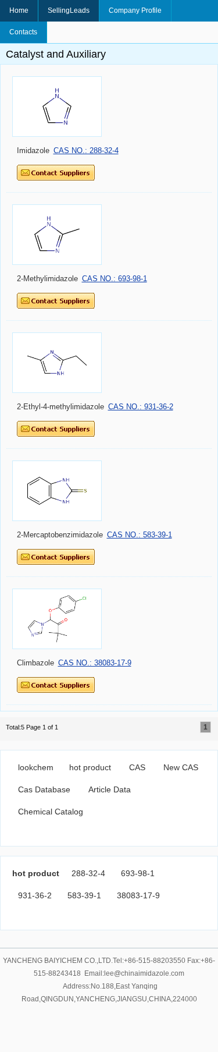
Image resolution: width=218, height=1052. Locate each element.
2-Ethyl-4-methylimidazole (60, 406)
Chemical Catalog (50, 811)
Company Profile (135, 10)
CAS (137, 767)
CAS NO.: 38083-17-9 (94, 662)
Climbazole (35, 662)
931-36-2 (35, 895)
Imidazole (33, 150)
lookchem (35, 767)
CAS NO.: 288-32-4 (86, 150)
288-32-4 (88, 873)
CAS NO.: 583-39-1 (139, 534)
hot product (90, 767)
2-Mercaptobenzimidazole (60, 534)
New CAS (180, 767)
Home (18, 10)
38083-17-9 (138, 895)
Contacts (23, 32)
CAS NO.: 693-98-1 (114, 278)
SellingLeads (69, 10)
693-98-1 (138, 873)
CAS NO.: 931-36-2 (140, 406)
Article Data (109, 789)
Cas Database (44, 789)
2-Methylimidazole (47, 278)
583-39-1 (84, 895)
